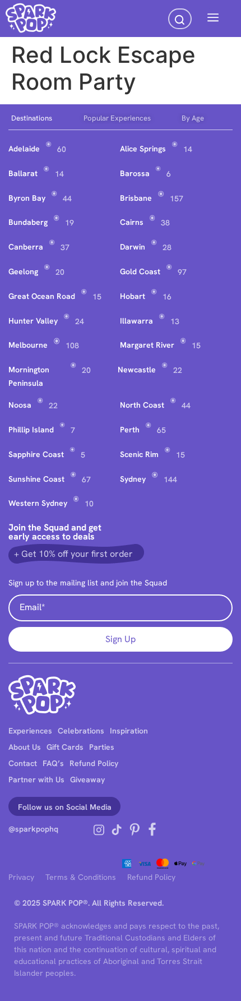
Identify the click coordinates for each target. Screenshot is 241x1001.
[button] (212, 18)
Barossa (135, 173)
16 (167, 297)
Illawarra (136, 321)
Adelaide (24, 149)
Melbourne (28, 345)
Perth (130, 430)
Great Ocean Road (41, 296)
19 (69, 223)
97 (182, 272)
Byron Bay (26, 198)
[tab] (44, 118)
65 (161, 430)
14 (187, 149)
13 (174, 321)
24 (79, 321)
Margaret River (147, 345)
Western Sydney (37, 503)
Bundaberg (28, 222)
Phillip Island (31, 430)
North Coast (142, 405)
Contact (22, 763)
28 (167, 247)
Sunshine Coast (36, 479)
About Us (24, 747)
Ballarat (23, 173)
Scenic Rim (139, 454)
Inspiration (129, 731)
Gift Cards (65, 747)
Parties (101, 747)
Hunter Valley (33, 321)
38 (165, 223)
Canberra (25, 247)
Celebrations (81, 731)
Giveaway (87, 779)
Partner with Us (36, 779)
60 (61, 149)
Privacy (21, 877)
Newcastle (137, 370)
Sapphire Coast (36, 454)
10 (89, 504)
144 (170, 479)
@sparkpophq (33, 829)
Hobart (132, 296)
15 (96, 297)
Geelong (23, 271)
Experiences (30, 731)
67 (86, 479)
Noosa (19, 405)
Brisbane (136, 198)
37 (65, 247)
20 (59, 272)
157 (176, 198)
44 (67, 198)
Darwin (132, 247)
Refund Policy (93, 763)
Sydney (133, 479)
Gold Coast (140, 271)
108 (72, 345)
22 (177, 370)
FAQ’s (53, 763)
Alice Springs (143, 149)
